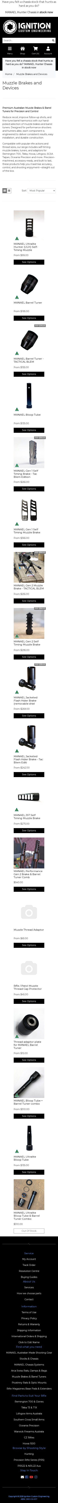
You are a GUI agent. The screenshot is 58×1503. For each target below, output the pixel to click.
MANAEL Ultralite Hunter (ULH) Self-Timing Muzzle (26, 247)
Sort (24, 190)
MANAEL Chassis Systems (29, 1364)
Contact (29, 1299)
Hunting (29, 1453)
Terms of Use (29, 1312)
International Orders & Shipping (29, 1336)
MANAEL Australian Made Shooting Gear (29, 1352)
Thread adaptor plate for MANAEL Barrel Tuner (27, 1045)
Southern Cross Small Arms (29, 1419)
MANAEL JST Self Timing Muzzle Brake (27, 817)
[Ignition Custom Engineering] (29, 27)
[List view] (9, 190)
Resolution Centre (29, 1271)
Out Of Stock (29, 1230)
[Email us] (22, 1477)
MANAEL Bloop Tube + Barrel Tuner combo (28, 1102)
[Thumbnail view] (4, 190)
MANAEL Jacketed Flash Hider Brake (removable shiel (26, 700)
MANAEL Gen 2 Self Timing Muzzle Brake (27, 643)
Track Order (29, 1265)
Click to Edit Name (29, 1342)
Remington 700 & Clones (29, 1401)
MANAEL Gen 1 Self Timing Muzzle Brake (27, 531)
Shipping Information (29, 1330)
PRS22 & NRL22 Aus (29, 1465)
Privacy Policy (29, 1318)
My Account (29, 1259)
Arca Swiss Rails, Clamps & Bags (29, 1370)
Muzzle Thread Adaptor (29, 929)
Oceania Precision (29, 1425)
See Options (29, 262)
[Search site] (53, 40)
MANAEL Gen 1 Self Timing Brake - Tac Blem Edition (26, 473)
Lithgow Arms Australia (29, 1413)
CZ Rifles (29, 1437)
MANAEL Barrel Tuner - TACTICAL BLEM (29, 360)
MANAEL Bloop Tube (27, 414)
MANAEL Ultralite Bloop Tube (25, 1158)
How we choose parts (29, 1293)
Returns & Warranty (29, 1324)
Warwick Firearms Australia (29, 1431)
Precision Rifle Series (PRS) (29, 1459)
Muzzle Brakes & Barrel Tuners (29, 1376)
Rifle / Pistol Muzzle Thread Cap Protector (28, 987)
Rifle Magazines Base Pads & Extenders (29, 1388)
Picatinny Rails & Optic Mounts (29, 1382)
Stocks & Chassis (29, 1358)
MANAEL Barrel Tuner (28, 302)
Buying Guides (29, 1277)
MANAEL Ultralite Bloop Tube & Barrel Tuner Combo (27, 1215)
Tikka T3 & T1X (29, 1407)
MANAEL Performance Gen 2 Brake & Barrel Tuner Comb (28, 874)
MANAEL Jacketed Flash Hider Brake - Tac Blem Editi (28, 759)
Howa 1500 (29, 1443)
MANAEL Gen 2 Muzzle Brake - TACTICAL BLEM (29, 587)
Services (29, 1287)
